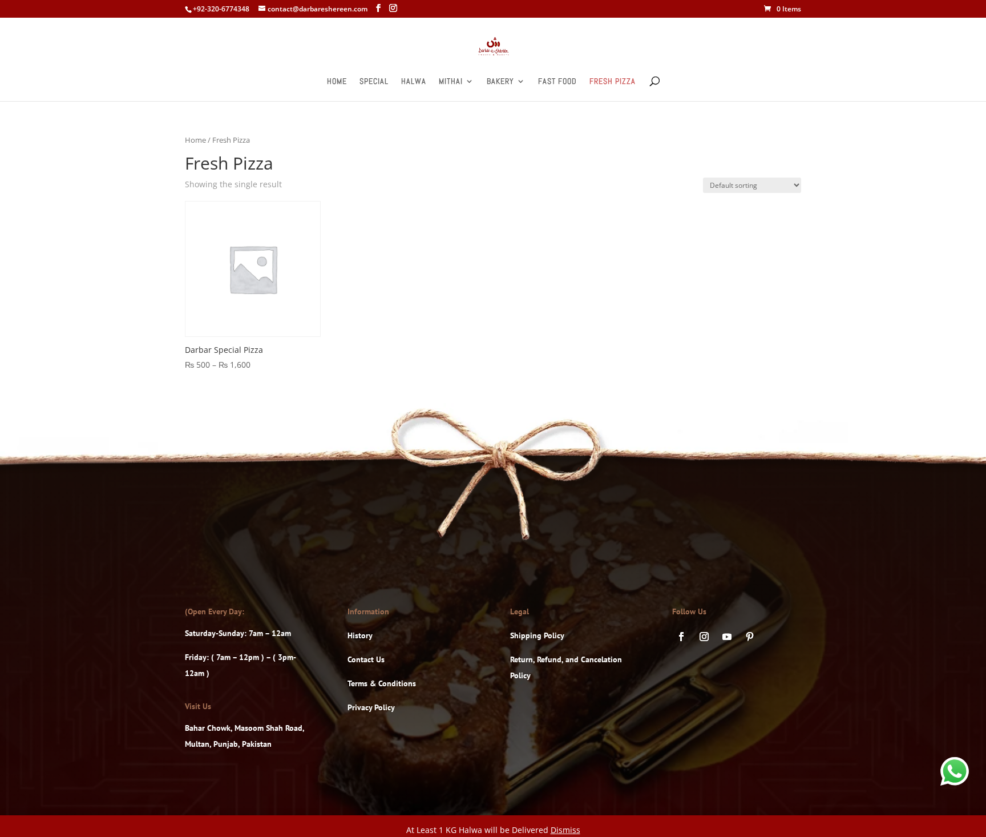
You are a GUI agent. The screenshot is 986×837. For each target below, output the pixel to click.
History (360, 635)
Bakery (500, 81)
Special (374, 81)
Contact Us (366, 659)
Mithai (451, 81)
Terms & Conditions (381, 683)
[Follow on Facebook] (681, 636)
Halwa (413, 81)
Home (337, 81)
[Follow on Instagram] (704, 636)
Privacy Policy (371, 707)
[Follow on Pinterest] (750, 636)
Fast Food (557, 81)
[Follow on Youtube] (727, 636)
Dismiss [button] (565, 829)
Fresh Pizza (612, 81)
